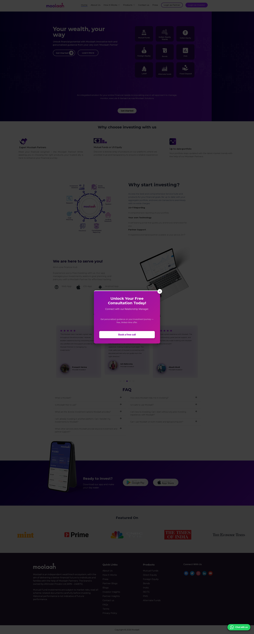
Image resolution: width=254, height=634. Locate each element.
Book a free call (127, 334)
